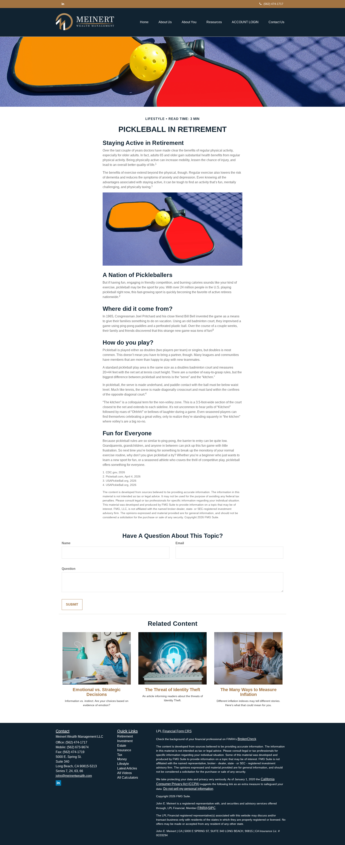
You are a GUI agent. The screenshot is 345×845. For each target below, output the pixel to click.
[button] (165, 22)
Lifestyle (123, 763)
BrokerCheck (247, 739)
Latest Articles (127, 768)
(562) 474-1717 (273, 3)
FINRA (202, 808)
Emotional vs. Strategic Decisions (97, 692)
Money (122, 759)
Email (179, 543)
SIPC (212, 808)
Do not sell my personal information (188, 788)
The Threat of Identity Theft (172, 689)
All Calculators (127, 777)
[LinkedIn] (63, 4)
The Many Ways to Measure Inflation (248, 692)
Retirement (125, 736)
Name (66, 543)
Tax (119, 754)
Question (68, 568)
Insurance (124, 750)
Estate (121, 745)
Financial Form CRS (177, 731)
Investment (125, 741)
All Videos (124, 773)
